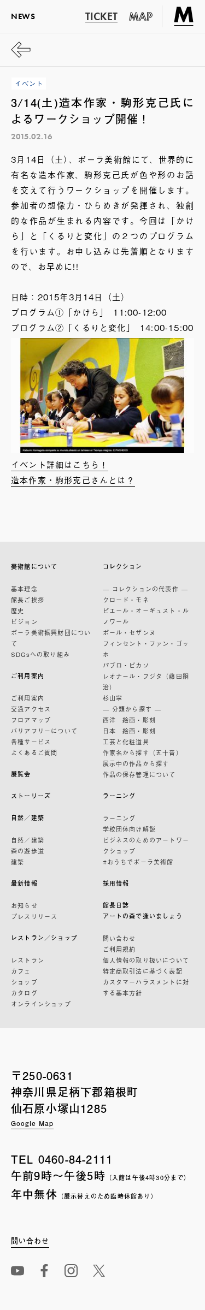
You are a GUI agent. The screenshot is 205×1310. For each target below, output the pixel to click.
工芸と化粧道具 (126, 741)
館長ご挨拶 (27, 599)
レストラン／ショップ (44, 938)
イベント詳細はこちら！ (59, 464)
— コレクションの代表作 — (146, 588)
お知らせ (24, 905)
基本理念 (24, 588)
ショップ (24, 981)
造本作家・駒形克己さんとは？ (73, 479)
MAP (141, 16)
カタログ (24, 992)
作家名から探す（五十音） (143, 752)
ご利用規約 (119, 949)
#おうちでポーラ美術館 (138, 861)
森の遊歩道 (27, 850)
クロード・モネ (126, 599)
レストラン (27, 960)
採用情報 (116, 883)
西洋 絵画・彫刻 (129, 719)
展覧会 (21, 774)
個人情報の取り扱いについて (146, 960)
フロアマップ (31, 719)
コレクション (123, 566)
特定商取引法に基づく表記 (143, 971)
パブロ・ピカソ (126, 665)
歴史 (17, 610)
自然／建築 (27, 817)
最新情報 (24, 883)
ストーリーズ (31, 796)
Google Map (32, 1123)
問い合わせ (119, 938)
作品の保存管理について (139, 774)
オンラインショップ (41, 1003)
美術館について (34, 566)
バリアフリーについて (44, 730)
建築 (17, 861)
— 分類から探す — (132, 708)
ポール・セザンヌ (129, 632)
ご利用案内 (27, 675)
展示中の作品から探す (136, 763)
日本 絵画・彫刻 (129, 730)
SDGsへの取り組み (40, 654)
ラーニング (119, 796)
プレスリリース (34, 916)
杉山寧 (113, 697)
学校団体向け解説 (129, 829)
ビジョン (24, 621)
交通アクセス (31, 708)
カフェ (21, 971)
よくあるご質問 (34, 752)
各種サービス (31, 741)
